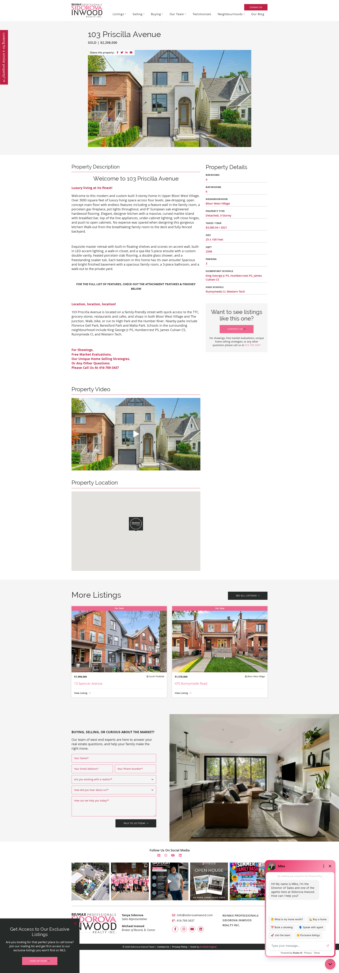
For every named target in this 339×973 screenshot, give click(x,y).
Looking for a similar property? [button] (4, 56)
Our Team (177, 14)
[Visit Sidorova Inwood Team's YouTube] (173, 855)
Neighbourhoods (230, 14)
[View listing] (119, 639)
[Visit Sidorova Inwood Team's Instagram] (165, 855)
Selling (137, 14)
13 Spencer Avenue (88, 683)
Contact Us (255, 7)
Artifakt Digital (208, 946)
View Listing (81, 693)
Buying (156, 14)
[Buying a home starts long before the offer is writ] (169, 881)
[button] (236, 329)
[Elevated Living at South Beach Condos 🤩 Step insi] (209, 881)
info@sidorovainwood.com (195, 915)
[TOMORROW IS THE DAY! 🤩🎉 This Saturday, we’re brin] (248, 881)
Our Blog (257, 14)
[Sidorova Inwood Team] (87, 10)
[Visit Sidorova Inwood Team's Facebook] (158, 855)
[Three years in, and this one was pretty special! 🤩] (90, 881)
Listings (118, 14)
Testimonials (202, 14)
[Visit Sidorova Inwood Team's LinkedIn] (180, 855)
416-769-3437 (253, 345)
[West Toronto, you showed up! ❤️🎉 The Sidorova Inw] (130, 881)
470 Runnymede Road (191, 683)
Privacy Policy (179, 946)
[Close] (75, 923)
